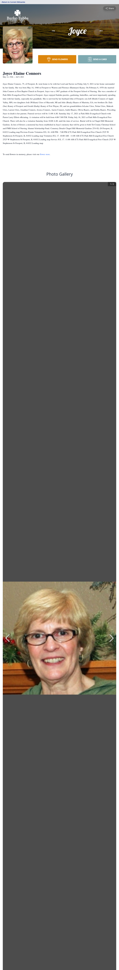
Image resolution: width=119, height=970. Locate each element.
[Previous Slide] (7, 638)
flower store (45, 154)
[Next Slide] (111, 638)
